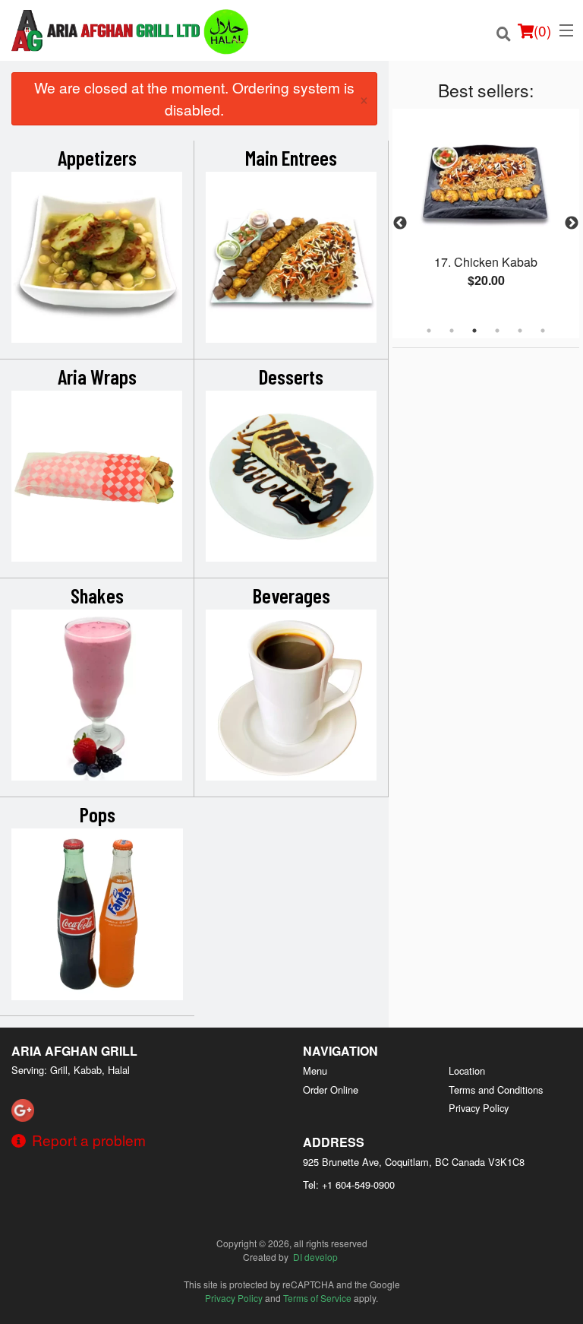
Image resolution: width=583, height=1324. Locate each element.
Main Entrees (291, 157)
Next (571, 223)
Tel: (349, 1184)
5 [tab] (520, 330)
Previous (400, 223)
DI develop (315, 1256)
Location (467, 1070)
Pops (97, 814)
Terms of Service (317, 1297)
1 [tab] (428, 330)
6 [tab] (542, 330)
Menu (315, 1070)
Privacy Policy (479, 1108)
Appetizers (97, 157)
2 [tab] (451, 330)
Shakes (97, 595)
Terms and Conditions (496, 1089)
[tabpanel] (485, 214)
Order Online (330, 1089)
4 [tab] (497, 330)
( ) (542, 30)
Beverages (291, 595)
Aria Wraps (97, 376)
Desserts (291, 376)
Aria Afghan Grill (74, 1051)
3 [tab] (474, 330)
